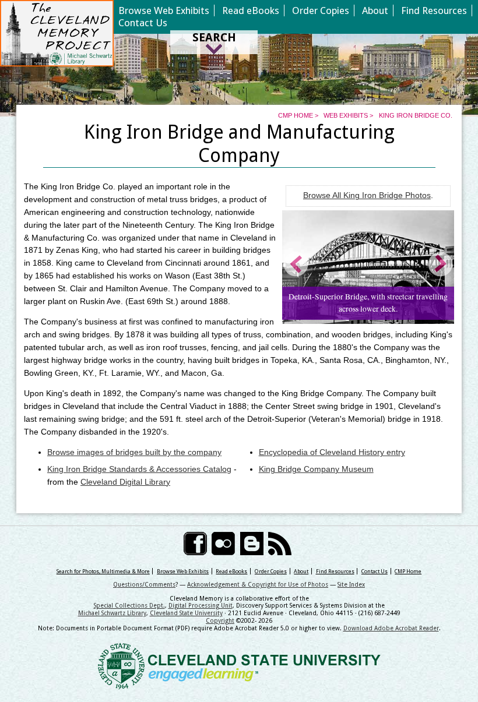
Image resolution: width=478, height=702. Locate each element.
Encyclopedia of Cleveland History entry (332, 452)
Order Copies (320, 10)
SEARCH (214, 37)
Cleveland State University (186, 612)
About (375, 10)
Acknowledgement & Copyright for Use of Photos (257, 584)
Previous (296, 264)
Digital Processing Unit (200, 605)
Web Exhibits (346, 115)
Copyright (220, 620)
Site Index (351, 584)
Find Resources (434, 10)
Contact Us (142, 23)
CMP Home (295, 115)
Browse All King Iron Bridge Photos (367, 195)
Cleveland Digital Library (125, 482)
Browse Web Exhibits (163, 10)
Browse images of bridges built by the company (134, 452)
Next (439, 264)
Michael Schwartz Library (112, 612)
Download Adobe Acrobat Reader (391, 628)
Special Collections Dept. (129, 605)
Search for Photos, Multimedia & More (103, 571)
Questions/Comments (144, 584)
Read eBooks (250, 10)
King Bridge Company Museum (316, 469)
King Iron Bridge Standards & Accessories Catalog (139, 469)
